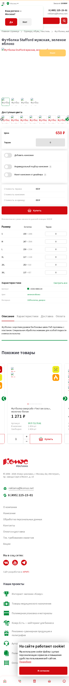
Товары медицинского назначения (31, 603)
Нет (25, 22)
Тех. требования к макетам (18, 537)
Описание (8, 316)
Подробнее (25, 661)
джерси (42, 300)
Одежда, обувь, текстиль (37, 31)
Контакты (9, 525)
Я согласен (43, 670)
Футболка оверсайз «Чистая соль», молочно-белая (31, 410)
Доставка (47, 316)
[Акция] (55, 377)
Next (65, 398)
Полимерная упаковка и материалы (32, 613)
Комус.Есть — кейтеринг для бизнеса (33, 622)
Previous (4, 398)
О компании (10, 507)
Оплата (60, 316)
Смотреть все (60, 283)
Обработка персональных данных (22, 519)
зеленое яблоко (33, 294)
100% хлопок (32, 300)
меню (3, 3)
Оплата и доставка (14, 531)
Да (11, 22)
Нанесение (9, 513)
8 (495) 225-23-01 (57, 10)
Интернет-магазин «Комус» (27, 593)
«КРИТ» (25, 571)
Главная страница (10, 31)
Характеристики (27, 316)
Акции (6, 543)
